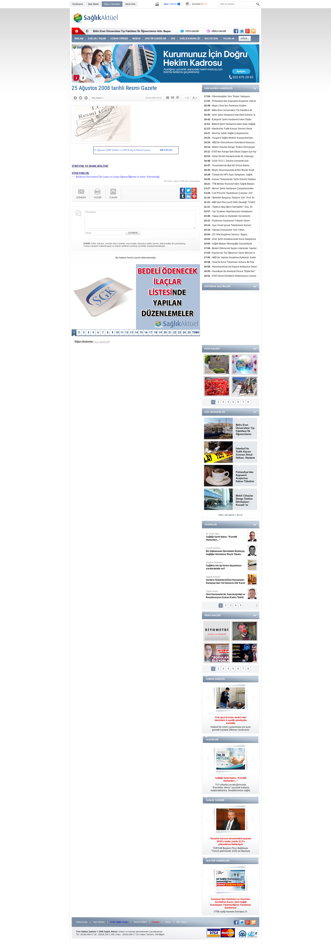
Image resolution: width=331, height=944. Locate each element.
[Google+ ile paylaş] (247, 31)
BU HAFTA (229, 515)
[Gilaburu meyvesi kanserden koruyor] (217, 386)
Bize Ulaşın (181, 922)
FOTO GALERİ (212, 348)
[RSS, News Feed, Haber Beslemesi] (253, 31)
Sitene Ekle (130, 4)
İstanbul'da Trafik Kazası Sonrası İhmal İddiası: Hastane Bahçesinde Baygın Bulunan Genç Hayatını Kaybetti (245, 453)
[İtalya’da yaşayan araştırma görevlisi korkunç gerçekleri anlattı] (217, 653)
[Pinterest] (194, 196)
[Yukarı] (113, 193)
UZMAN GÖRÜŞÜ (215, 679)
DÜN (221, 515)
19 (160, 332)
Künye (168, 922)
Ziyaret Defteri (140, 922)
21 (169, 332)
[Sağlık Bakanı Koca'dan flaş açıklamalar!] (244, 653)
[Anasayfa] (79, 31)
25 (189, 332)
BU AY (240, 515)
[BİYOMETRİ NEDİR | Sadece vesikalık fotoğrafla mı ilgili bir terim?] (217, 631)
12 (126, 332)
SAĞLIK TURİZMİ (215, 800)
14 (136, 332)
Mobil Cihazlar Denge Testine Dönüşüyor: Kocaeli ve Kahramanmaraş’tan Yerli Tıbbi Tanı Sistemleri (245, 500)
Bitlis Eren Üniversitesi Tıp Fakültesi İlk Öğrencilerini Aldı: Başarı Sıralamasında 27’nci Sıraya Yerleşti (245, 429)
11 (122, 332)
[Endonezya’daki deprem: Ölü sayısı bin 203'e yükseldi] (244, 386)
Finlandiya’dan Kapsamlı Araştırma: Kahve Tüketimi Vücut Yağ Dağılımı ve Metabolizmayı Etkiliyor (245, 477)
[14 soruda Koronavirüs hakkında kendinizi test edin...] (244, 364)
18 (155, 332)
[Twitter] (80, 97)
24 (184, 332)
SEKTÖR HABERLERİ (217, 860)
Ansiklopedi (77, 4)
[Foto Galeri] (191, 31)
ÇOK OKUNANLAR (214, 412)
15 (141, 332)
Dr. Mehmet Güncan (226, 536)
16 (145, 332)
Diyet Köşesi (222, 578)
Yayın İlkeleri (99, 922)
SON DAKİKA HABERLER (218, 88)
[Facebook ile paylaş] (236, 31)
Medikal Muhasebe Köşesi (225, 565)
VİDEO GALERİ (212, 615)
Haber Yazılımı (147, 934)
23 (179, 332)
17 (150, 332)
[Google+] (86, 97)
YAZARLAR (210, 524)
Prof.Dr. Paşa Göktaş (221, 594)
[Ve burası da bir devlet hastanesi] (217, 364)
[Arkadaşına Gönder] (173, 97)
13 (131, 332)
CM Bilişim (159, 934)
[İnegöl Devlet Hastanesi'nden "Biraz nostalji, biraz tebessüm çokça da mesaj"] (244, 631)
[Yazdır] (177, 97)
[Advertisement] (52, 67)
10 (117, 332)
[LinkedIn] (188, 196)
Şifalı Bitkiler (93, 4)
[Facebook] (75, 97)
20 (165, 332)
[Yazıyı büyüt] (195, 97)
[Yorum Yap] (168, 97)
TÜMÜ (195, 332)
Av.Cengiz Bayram (223, 551)
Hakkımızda (81, 922)
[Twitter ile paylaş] (241, 31)
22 (174, 332)
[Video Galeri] (217, 31)
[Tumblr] (182, 196)
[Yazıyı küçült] (186, 97)
